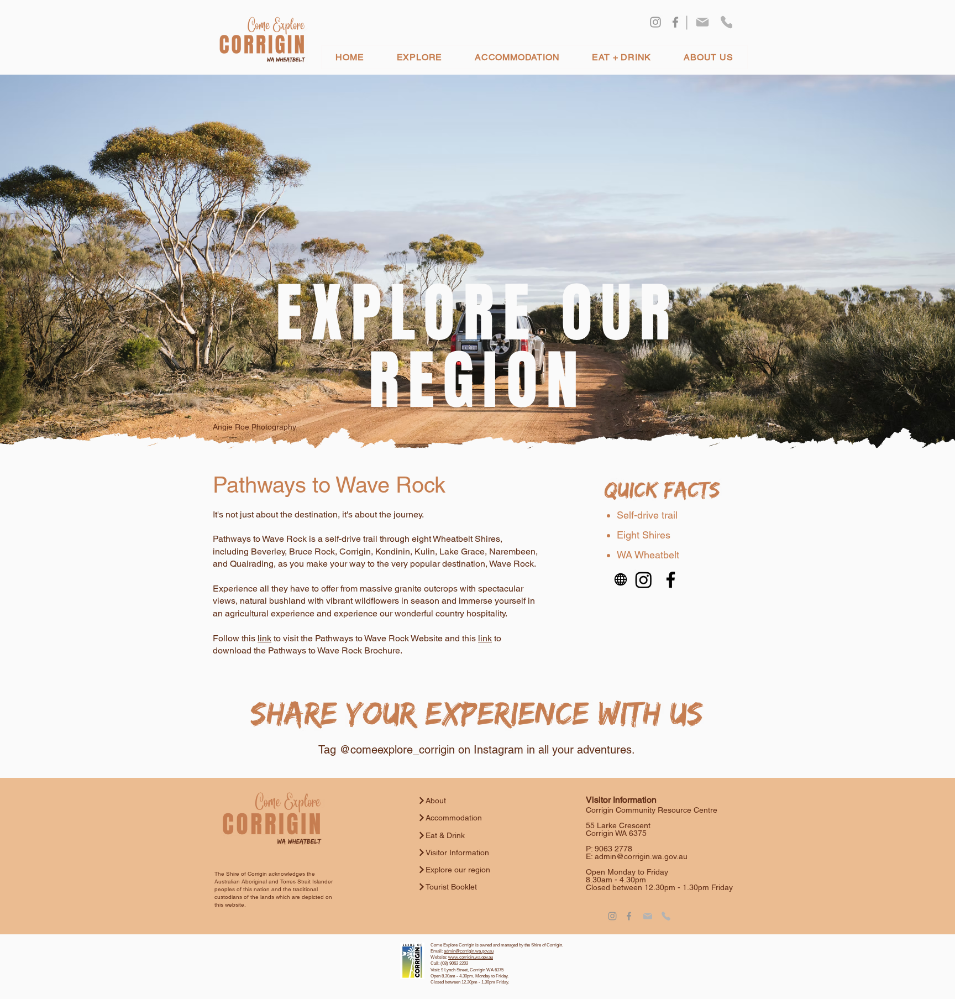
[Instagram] (655, 22)
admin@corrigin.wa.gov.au (641, 856)
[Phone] (726, 22)
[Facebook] (675, 22)
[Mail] (702, 22)
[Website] (620, 580)
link (264, 638)
